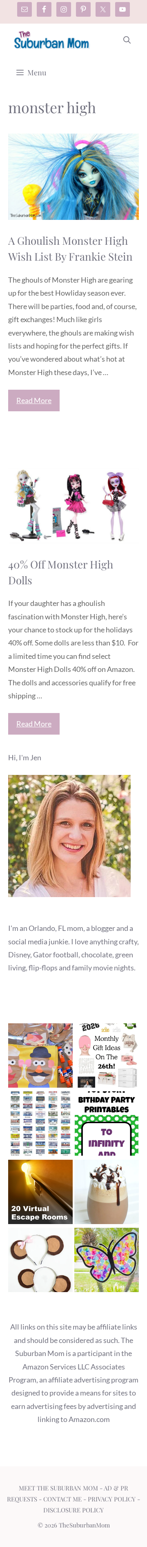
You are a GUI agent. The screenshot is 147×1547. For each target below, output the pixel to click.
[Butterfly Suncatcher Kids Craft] (106, 1262)
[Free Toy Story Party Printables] (106, 1125)
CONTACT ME (62, 1499)
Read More (33, 400)
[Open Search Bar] (127, 40)
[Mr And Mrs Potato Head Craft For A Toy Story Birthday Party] (40, 1057)
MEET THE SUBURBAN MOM (58, 1488)
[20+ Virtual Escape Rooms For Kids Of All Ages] (40, 1194)
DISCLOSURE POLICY (73, 1510)
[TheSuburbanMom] (52, 40)
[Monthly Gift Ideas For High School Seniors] (106, 1057)
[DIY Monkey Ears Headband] (40, 1262)
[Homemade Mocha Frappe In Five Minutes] (106, 1194)
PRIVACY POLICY (112, 1499)
